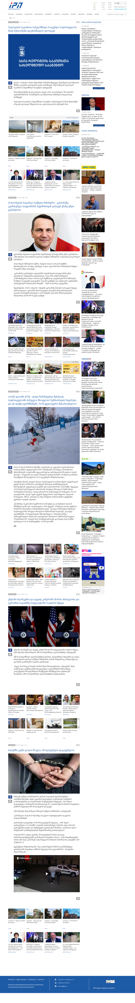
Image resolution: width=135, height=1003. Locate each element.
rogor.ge (47, 587)
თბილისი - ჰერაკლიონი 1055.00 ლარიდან (34, 159)
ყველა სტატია (98, 125)
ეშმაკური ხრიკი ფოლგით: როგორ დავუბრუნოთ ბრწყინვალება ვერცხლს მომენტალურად (71, 582)
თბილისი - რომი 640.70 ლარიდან (70, 159)
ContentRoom (75, 362)
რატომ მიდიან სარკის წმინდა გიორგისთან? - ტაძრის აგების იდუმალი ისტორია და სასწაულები (92, 262)
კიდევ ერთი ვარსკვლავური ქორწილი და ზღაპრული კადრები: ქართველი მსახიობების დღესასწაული (16, 583)
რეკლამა (40, 979)
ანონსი (97, 14)
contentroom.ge (12, 383)
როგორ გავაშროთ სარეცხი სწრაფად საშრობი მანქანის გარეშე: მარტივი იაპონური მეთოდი (53, 583)
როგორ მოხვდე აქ (72, 117)
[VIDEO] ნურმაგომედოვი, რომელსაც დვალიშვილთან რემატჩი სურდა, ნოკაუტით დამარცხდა (16, 710)
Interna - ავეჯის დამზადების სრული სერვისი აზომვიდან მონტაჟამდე (16, 377)
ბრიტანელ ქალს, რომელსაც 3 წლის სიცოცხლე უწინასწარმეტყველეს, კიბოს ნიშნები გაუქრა (15, 559)
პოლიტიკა (19, 14)
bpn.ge (95, 2)
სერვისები (32, 979)
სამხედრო (81, 14)
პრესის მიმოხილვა (89, 131)
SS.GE (11, 117)
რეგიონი (57, 14)
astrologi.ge (48, 714)
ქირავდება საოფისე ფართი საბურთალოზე (52, 731)
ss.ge (9, 738)
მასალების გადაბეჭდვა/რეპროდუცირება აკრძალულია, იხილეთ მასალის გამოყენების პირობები (26, 986)
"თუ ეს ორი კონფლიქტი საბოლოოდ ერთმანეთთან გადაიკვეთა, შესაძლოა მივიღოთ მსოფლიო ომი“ (91, 237)
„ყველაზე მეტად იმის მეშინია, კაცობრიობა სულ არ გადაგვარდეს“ (92, 213)
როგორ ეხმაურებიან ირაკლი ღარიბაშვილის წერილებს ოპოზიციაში (52, 350)
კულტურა (89, 14)
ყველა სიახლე (98, 88)
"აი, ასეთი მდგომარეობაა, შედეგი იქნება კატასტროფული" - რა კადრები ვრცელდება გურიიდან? (71, 185)
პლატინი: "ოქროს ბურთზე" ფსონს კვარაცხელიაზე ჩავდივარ (34, 708)
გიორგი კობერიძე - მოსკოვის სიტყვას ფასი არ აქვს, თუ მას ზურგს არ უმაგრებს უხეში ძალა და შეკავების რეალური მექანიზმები (93, 118)
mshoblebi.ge (48, 563)
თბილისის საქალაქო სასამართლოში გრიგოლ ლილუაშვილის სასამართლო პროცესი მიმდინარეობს (92, 59)
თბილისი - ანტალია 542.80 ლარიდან (16, 159)
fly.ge (9, 166)
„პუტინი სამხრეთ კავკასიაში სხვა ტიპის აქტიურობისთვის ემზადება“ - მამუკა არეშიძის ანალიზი (92, 189)
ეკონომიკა (65, 14)
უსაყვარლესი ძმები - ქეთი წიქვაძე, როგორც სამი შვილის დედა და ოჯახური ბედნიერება (34, 582)
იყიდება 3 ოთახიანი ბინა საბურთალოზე (34, 731)
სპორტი (73, 14)
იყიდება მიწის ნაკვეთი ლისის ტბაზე (70, 731)
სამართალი (28, 14)
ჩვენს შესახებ (21, 979)
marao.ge (10, 587)
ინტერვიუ (85, 95)
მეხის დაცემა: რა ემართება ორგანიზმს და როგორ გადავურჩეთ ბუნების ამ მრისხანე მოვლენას (34, 559)
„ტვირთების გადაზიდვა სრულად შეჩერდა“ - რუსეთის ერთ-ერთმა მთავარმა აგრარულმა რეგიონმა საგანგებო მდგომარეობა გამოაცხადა (93, 509)
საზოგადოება (38, 14)
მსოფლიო (48, 14)
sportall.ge (11, 714)
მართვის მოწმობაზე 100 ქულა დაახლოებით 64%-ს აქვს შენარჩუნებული (16, 350)
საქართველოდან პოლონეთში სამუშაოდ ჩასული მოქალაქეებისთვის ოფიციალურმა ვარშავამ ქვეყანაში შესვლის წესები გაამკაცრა (71, 354)
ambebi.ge (11, 333)
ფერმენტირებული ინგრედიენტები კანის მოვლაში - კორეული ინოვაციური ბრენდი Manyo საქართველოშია (70, 379)
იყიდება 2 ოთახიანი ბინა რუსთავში (16, 731)
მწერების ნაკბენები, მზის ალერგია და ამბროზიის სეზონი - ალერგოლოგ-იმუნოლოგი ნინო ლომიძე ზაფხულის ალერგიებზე (34, 379)
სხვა (10, 18)
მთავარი (11, 14)
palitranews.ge (48, 356)
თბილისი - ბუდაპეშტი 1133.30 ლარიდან (51, 159)
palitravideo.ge (12, 189)
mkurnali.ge (11, 563)
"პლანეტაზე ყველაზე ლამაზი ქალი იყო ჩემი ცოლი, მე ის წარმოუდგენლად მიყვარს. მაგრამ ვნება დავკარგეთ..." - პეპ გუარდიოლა (53, 712)
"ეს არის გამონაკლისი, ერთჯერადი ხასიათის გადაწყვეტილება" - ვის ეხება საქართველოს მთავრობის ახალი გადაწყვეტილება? (15, 186)
